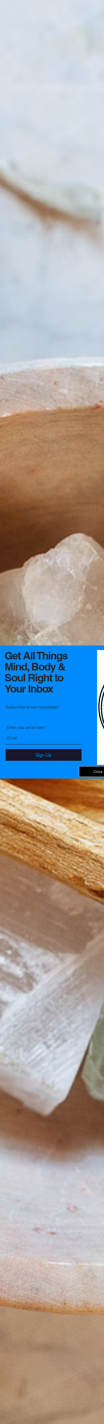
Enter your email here (25, 727)
